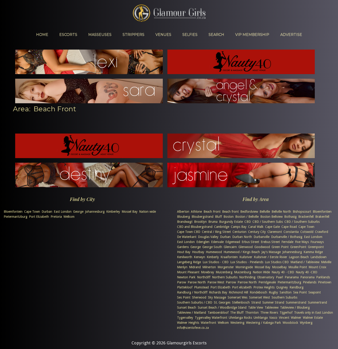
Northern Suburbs (225, 277)
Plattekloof (184, 287)
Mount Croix (317, 267)
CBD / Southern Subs (267, 221)
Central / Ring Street (216, 232)
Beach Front (212, 211)
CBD (247, 221)
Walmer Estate (313, 317)
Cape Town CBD (188, 232)
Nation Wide (261, 272)
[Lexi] (89, 72)
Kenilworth (184, 257)
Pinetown (324, 282)
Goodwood (262, 247)
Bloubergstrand (202, 216)
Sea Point (300, 292)
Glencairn (230, 247)
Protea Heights (264, 287)
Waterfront (208, 322)
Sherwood (199, 297)
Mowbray (207, 272)
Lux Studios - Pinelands (246, 262)
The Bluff (236, 312)
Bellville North (281, 211)
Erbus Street (250, 242)
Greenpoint (316, 247)
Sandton (286, 292)
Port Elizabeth (39, 216)
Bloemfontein (13, 211)
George (78, 211)
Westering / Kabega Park (263, 322)
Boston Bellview (271, 216)
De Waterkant (186, 237)
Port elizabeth (242, 287)
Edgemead (232, 242)
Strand (256, 302)
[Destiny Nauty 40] (89, 185)
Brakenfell (322, 216)
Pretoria (56, 216)
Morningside (244, 267)
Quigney (282, 287)
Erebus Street (270, 242)
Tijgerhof (286, 312)
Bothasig (290, 216)
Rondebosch (258, 292)
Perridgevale (267, 282)
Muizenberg (224, 272)
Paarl (279, 277)
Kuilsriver (245, 257)
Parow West (215, 282)
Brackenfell (306, 216)
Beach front (230, 211)
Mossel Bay (129, 211)
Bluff (218, 216)
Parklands (323, 277)
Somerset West (259, 297)
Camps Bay (238, 227)
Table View (255, 307)
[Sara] (89, 101)
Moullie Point (297, 267)
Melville (326, 262)
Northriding (247, 277)
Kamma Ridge (313, 252)
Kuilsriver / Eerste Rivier (270, 257)
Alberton (183, 211)
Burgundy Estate (231, 221)
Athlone (196, 211)
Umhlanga (261, 317)
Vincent (284, 317)
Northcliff (203, 277)
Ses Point (183, 297)
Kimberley (113, 211)
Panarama (292, 277)
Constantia (291, 232)
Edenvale (217, 242)
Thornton (252, 312)
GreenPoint (298, 247)
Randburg (296, 287)
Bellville (265, 211)
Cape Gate (272, 227)
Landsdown (318, 257)
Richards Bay (218, 292)
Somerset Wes (237, 297)
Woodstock (290, 322)
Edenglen (202, 242)
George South (212, 247)
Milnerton (209, 267)
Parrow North (247, 282)
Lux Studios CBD (277, 262)
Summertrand (317, 302)
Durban (47, 211)
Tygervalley (185, 317)
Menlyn (182, 267)
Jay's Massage (271, 252)
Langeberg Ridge (189, 262)
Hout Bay (183, 252)
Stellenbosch (241, 302)
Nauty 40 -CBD (306, 272)
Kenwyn (199, 257)
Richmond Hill (238, 292)
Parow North (197, 282)
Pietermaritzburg (15, 216)
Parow (181, 282)
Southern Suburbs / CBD (194, 302)
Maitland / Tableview (304, 262)
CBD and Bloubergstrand (194, 227)
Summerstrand (296, 302)
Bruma (213, 221)
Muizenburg (242, 272)
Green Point (280, 247)
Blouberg (183, 216)
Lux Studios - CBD (216, 262)
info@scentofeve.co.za (193, 327)
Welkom (68, 216)
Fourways (317, 242)
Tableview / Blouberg (295, 307)
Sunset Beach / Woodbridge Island (222, 307)
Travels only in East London (313, 312)
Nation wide (147, 211)
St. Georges (222, 302)
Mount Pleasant (188, 272)
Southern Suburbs (284, 297)
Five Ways (302, 242)
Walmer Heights (188, 322)
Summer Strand (273, 302)
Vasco (273, 317)
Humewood (214, 252)
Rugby (273, 292)
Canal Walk (256, 227)
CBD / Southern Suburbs (302, 221)
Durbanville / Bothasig (286, 237)
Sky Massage (217, 297)
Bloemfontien (322, 211)
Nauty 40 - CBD (283, 272)
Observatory (265, 277)
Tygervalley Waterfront (211, 317)
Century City (257, 232)
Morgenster (226, 267)
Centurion (239, 232)
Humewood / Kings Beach (241, 252)
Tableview (271, 307)
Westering (237, 322)
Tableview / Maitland (191, 312)
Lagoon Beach (299, 257)
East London (63, 211)
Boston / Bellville (247, 216)
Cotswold (306, 232)
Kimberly (213, 257)
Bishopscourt (302, 211)
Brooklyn (200, 221)
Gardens (183, 247)
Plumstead (201, 287)
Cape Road (289, 227)
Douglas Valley (208, 237)
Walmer (296, 317)
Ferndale (287, 242)
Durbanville (261, 237)
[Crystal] (241, 156)
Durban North (242, 237)
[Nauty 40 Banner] (241, 72)
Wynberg (306, 322)
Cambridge (221, 227)
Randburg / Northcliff (192, 292)
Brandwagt (184, 221)
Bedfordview (249, 211)
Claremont (274, 232)
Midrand (195, 267)
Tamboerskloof (218, 312)
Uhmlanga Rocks (240, 317)
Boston (228, 216)
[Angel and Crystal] (241, 101)
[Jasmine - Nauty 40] (241, 185)
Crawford (321, 232)
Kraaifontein (229, 257)
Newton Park (186, 277)
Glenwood (245, 247)
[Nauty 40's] (89, 156)
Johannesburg (95, 211)
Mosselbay (279, 267)
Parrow (231, 282)
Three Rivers (269, 312)
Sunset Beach (186, 307)
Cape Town (32, 211)
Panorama (307, 277)
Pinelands (309, 282)
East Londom (313, 237)
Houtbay (198, 252)
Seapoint (314, 292)
